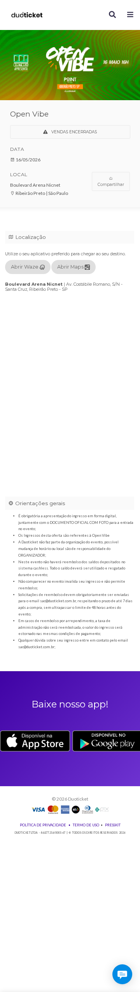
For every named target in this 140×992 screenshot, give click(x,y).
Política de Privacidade (43, 825)
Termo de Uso (86, 825)
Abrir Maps (71, 267)
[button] (130, 15)
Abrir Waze (25, 267)
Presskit (113, 825)
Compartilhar (111, 184)
